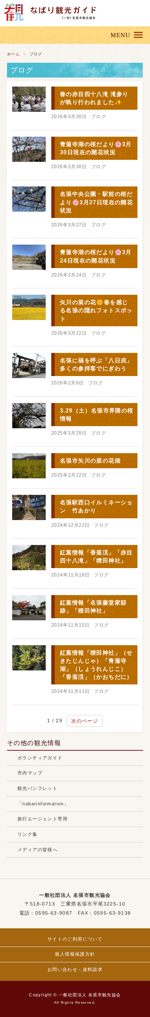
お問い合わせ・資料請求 (75, 969)
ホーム (13, 54)
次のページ (84, 721)
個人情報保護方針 (75, 954)
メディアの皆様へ (37, 849)
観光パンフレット (37, 788)
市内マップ (30, 773)
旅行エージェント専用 (42, 819)
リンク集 (27, 834)
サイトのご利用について (75, 939)
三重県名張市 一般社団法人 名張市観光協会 (64, 9)
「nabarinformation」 (43, 803)
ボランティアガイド (40, 758)
